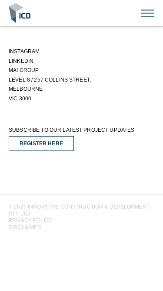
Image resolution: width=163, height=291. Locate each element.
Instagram (24, 51)
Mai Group (24, 70)
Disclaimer (25, 227)
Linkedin (21, 61)
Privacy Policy (31, 220)
